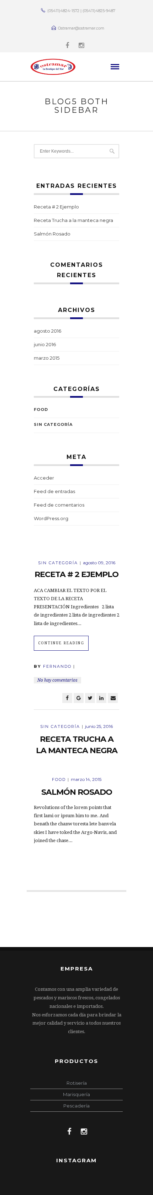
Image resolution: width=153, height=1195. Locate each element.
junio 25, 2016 (99, 726)
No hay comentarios (57, 680)
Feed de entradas (54, 491)
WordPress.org (51, 518)
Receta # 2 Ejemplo (56, 207)
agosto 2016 (47, 331)
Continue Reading (61, 643)
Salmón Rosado (52, 234)
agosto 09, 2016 (99, 562)
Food (41, 409)
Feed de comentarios (59, 505)
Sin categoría (53, 424)
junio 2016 (45, 344)
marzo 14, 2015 (86, 779)
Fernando (57, 666)
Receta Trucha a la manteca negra (73, 220)
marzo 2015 (46, 358)
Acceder (44, 478)
